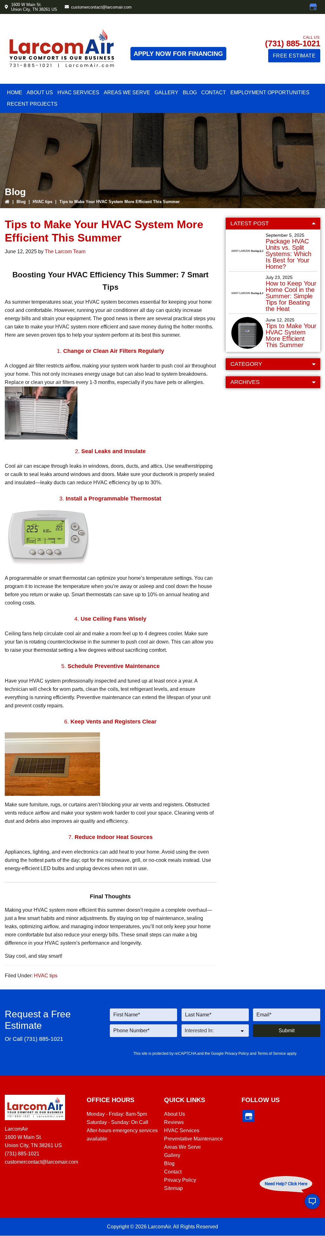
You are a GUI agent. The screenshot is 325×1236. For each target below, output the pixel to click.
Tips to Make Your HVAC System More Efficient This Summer (291, 335)
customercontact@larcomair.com (101, 7)
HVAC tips (42, 201)
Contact (173, 1171)
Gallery (172, 1155)
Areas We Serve (182, 1147)
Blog (21, 201)
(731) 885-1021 (292, 43)
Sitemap (173, 1188)
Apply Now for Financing (178, 53)
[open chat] (312, 1201)
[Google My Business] (313, 7)
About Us (174, 1114)
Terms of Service (271, 1053)
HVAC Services (181, 1130)
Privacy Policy (237, 1053)
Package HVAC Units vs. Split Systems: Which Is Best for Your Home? (288, 254)
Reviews (174, 1122)
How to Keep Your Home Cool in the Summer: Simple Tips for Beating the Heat (291, 296)
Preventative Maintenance (193, 1138)
